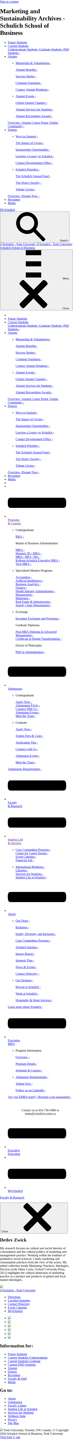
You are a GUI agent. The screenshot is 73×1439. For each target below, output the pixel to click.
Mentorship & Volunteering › (33, 63)
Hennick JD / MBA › (29, 553)
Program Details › (26, 1063)
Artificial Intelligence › (29, 580)
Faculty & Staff (17, 1378)
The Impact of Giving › (30, 143)
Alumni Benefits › (27, 69)
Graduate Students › (51, 49)
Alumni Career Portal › (36, 122)
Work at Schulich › (27, 993)
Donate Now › (31, 196)
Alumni (12, 56)
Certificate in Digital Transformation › (39, 638)
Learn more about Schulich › (25, 1007)
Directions (14, 1297)
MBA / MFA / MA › (28, 557)
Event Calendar (17, 1307)
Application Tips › (27, 742)
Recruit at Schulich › (28, 987)
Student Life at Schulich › (31, 877)
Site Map (13, 1423)
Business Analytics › (28, 584)
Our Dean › (23, 920)
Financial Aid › (25, 860)
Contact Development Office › (34, 163)
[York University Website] (18, 1290)
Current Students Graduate (24, 1361)
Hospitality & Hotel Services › (34, 1000)
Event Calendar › (26, 856)
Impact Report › (25, 953)
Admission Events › (28, 712)
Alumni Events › (26, 96)
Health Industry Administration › (35, 591)
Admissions (15, 1402)
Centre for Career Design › (32, 853)
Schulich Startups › (27, 947)
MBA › (20, 550)
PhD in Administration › (30, 652)
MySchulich (7, 209)
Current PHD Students (22, 1364)
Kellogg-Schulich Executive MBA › (38, 560)
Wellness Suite (17, 1416)
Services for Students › (29, 874)
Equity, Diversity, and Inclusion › (36, 934)
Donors (12, 129)
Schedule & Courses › (29, 1070)
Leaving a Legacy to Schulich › (35, 156)
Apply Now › (24, 702)
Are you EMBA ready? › (23, 1097)
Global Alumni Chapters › (31, 102)
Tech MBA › (23, 564)
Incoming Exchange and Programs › (38, 618)
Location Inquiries (19, 1300)
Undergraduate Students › (23, 49)
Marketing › (23, 598)
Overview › (15, 122)
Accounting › (24, 577)
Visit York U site (10, 1437)
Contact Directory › (27, 973)
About (12, 1398)
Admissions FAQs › (28, 705)
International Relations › (30, 867)
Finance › (21, 587)
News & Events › (26, 967)
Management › (24, 594)
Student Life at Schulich (22, 1409)
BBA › (20, 536)
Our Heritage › (24, 980)
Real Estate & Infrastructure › (33, 601)
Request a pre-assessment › (54, 1097)
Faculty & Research (12, 1197)
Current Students (18, 46)
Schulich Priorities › (28, 169)
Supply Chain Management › (33, 605)
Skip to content (9, 1)
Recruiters (14, 199)
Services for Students (21, 1412)
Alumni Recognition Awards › (34, 116)
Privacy (12, 1419)
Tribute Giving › (25, 189)
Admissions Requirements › (25, 769)
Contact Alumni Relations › (32, 89)
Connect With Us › (27, 709)
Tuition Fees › (24, 1083)
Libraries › (22, 870)
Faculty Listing (17, 1405)
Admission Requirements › (32, 1077)
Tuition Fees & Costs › (29, 736)
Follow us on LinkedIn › (31, 1090)
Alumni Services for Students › (34, 109)
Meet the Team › (26, 716)
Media (12, 203)
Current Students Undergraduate (27, 1357)
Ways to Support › (27, 136)
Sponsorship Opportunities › (33, 149)
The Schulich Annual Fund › (33, 176)
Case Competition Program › (33, 849)
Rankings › (22, 927)
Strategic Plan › (25, 960)
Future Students (17, 42)
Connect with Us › (27, 749)
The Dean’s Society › (28, 182)
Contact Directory (19, 1304)
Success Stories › (26, 76)
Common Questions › (29, 83)
